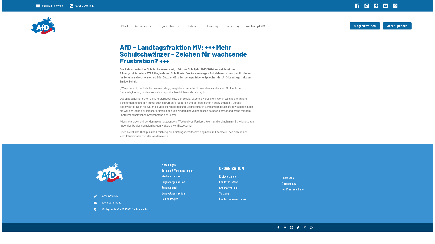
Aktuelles (141, 26)
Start (124, 26)
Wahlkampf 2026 (256, 26)
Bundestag (232, 26)
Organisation (167, 26)
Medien (191, 26)
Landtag (212, 26)
